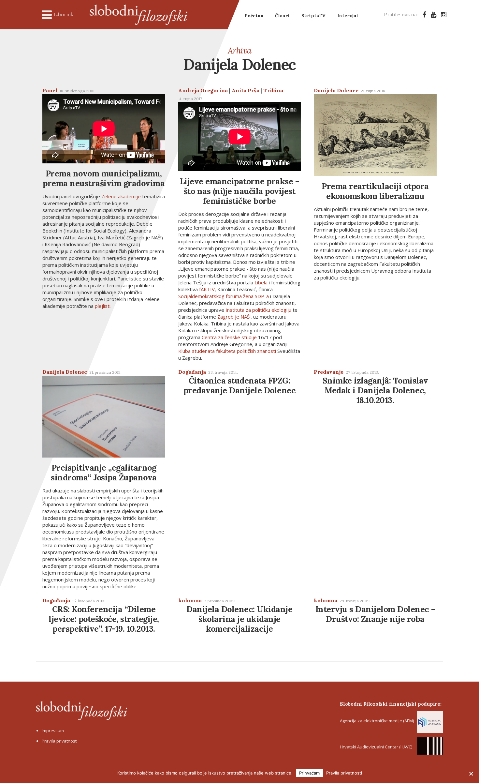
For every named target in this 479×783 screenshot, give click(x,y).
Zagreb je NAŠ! (234, 316)
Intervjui (347, 16)
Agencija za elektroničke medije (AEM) (377, 721)
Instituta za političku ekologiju (258, 310)
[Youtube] (433, 14)
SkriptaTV (313, 16)
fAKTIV (207, 289)
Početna (253, 16)
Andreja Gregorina (203, 90)
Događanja (192, 372)
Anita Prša (245, 90)
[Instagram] (443, 14)
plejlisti (102, 306)
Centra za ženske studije (229, 337)
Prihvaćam (309, 772)
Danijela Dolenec (336, 90)
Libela (261, 282)
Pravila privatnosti (60, 741)
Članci (282, 16)
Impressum (53, 730)
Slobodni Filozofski (138, 15)
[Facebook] (424, 14)
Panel (49, 90)
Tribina (273, 90)
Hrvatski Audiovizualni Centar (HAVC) (376, 747)
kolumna (190, 600)
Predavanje (328, 372)
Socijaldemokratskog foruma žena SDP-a (223, 296)
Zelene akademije (121, 196)
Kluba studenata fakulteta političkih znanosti (227, 351)
